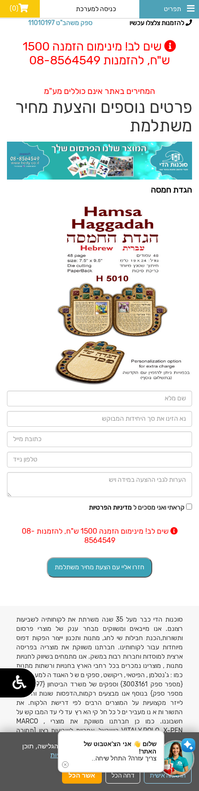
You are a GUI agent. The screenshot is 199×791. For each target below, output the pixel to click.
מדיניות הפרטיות (110, 507)
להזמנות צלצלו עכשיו (158, 23)
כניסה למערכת (96, 9)
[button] (175, 758)
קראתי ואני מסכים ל (137, 507)
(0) (14, 8)
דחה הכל (123, 775)
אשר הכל (81, 775)
